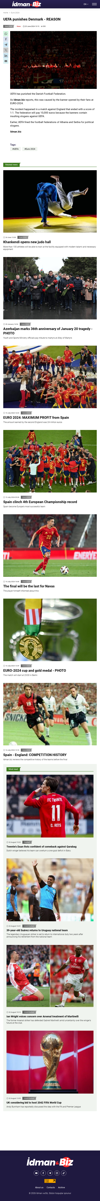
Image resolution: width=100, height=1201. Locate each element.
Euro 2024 (8, 26)
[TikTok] (64, 1173)
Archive (61, 1187)
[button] (6, 33)
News (19, 26)
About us (39, 1187)
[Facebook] (43, 1173)
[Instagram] (57, 1173)
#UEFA (15, 149)
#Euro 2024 (29, 149)
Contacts (51, 1187)
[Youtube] (36, 1173)
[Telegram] (50, 1173)
